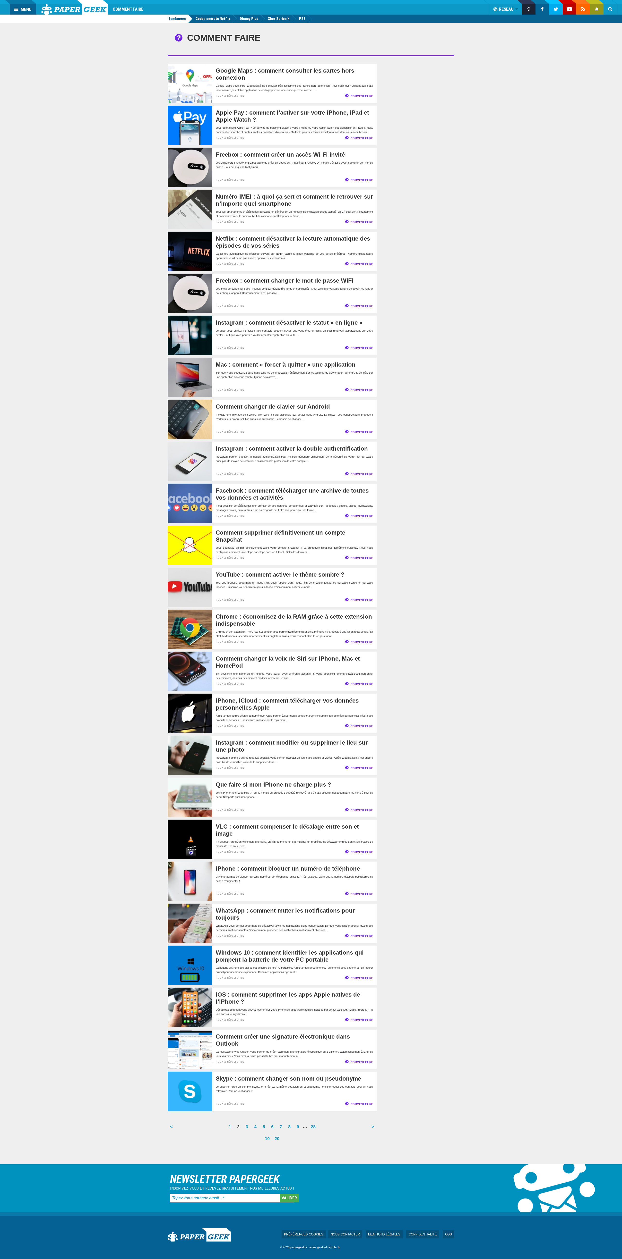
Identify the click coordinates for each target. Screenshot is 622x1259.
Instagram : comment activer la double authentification (292, 448)
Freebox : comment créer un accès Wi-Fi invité (280, 154)
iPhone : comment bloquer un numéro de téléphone (288, 868)
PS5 (302, 19)
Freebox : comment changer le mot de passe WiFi (285, 280)
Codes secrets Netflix (213, 19)
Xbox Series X (278, 19)
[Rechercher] (610, 9)
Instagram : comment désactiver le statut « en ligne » (289, 322)
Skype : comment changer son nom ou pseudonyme (288, 1078)
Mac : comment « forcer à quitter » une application (285, 364)
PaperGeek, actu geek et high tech (74, 7)
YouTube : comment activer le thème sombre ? (280, 574)
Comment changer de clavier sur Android (273, 406)
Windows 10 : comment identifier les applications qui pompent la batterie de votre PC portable (290, 956)
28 (314, 1128)
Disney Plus (249, 19)
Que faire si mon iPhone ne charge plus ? (273, 784)
